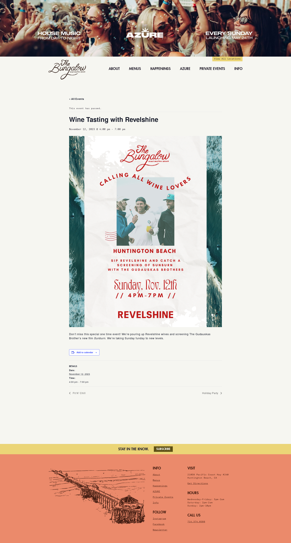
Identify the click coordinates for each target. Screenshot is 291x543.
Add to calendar (85, 352)
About (114, 69)
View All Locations (227, 59)
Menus (135, 69)
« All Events (76, 99)
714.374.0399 (196, 521)
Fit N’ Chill (78, 393)
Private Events (212, 69)
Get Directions (197, 483)
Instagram (159, 518)
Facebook (159, 524)
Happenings (160, 69)
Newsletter (160, 530)
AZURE (185, 69)
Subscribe (163, 449)
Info (238, 69)
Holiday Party (210, 393)
